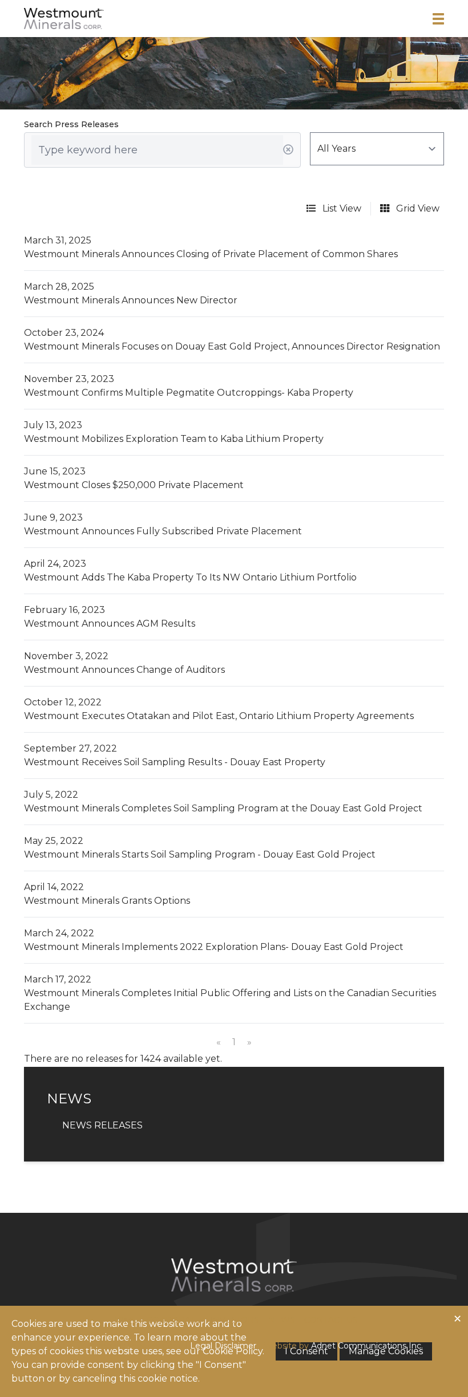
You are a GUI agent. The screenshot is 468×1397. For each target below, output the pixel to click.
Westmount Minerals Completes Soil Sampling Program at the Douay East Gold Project (223, 808)
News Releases (102, 1125)
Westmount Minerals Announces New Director (130, 300)
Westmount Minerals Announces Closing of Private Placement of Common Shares (211, 254)
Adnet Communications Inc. (367, 1346)
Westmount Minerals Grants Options (107, 900)
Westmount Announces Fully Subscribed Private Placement (163, 531)
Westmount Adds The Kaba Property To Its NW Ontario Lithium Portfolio (190, 577)
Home (124, 1320)
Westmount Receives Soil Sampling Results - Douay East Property (174, 762)
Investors (234, 1320)
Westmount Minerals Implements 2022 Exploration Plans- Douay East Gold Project (214, 946)
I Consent (306, 1351)
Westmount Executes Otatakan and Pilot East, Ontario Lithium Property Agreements (219, 715)
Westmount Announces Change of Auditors (124, 669)
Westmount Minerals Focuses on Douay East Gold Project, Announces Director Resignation (232, 346)
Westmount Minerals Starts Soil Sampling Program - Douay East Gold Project (200, 854)
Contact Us (331, 1320)
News (281, 1320)
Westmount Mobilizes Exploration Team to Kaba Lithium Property (174, 438)
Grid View (416, 208)
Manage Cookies (386, 1351)
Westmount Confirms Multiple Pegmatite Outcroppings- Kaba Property (188, 392)
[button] (438, 19)
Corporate (174, 1320)
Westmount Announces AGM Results (109, 623)
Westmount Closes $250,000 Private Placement (134, 485)
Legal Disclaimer (223, 1346)
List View (340, 208)
